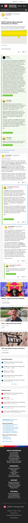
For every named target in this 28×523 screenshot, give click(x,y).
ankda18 (13, 372)
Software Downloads (14, 486)
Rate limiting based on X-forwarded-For (13, 375)
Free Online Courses (14, 475)
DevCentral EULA (14, 459)
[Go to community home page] (10, 6)
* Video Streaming (6, 438)
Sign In (24, 6)
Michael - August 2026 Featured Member (13, 298)
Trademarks (9, 510)
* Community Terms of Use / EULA (10, 427)
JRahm (12, 399)
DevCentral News (5, 300)
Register (20, 6)
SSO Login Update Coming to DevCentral (13, 348)
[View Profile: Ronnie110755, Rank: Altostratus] (3, 15)
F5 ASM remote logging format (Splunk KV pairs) (14, 366)
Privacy (19, 510)
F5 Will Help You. (10, 419)
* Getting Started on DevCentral (10, 424)
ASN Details (7, 397)
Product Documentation (14, 468)
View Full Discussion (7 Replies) (8, 150)
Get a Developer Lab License (14, 461)
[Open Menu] (26, 10)
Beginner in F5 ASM (8, 371)
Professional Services (14, 483)
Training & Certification (14, 476)
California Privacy (14, 513)
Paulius (7, 56)
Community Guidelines (14, 458)
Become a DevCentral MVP (14, 462)
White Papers (14, 469)
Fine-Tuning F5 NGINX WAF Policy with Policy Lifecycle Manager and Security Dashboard (15, 411)
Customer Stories (14, 472)
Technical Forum (6, 10)
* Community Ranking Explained (10, 428)
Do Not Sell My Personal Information (14, 515)
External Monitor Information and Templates (14, 402)
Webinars (14, 473)
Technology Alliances (14, 495)
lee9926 (12, 368)
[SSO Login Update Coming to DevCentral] (14, 339)
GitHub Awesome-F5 (7, 441)
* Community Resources (7, 430)
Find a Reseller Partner (14, 493)
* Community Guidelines (8, 426)
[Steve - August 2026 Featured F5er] (14, 314)
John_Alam (8, 100)
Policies (15, 510)
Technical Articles (14, 455)
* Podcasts (4, 436)
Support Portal (14, 488)
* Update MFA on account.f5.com (10, 432)
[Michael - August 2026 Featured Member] (14, 289)
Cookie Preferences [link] (14, 517)
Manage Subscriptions (14, 482)
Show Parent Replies (4, 152)
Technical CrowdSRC (14, 457)
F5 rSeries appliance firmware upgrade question (13, 362)
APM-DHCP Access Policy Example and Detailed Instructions (13, 393)
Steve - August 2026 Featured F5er (11, 323)
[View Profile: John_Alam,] (4, 101)
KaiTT (12, 381)
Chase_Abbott (14, 394)
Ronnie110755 (8, 14)
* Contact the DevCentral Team (9, 431)
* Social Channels (6, 437)
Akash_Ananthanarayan (15, 412)
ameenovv (13, 377)
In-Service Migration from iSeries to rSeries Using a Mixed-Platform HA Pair (14, 380)
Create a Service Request (14, 485)
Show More (5, 45)
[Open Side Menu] (2, 6)
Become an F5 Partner (14, 496)
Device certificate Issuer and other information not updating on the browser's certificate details (15, 406)
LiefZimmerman (14, 403)
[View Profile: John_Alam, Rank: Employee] (5, 187)
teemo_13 (12, 408)
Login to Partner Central (14, 498)
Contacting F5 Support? (8, 420)
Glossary (14, 471)
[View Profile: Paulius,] (4, 57)
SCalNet (12, 363)
